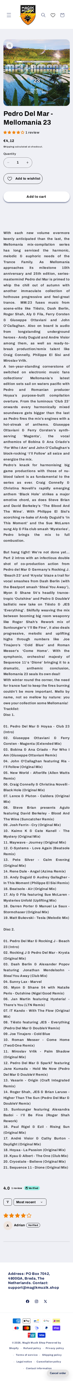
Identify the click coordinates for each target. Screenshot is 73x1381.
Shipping (8, 146)
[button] (9, 15)
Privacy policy (55, 1348)
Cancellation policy (48, 1361)
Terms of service (27, 1355)
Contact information (39, 1368)
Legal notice (24, 1361)
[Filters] (7, 1202)
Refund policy (32, 1348)
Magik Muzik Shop (33, 1342)
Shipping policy (52, 1355)
